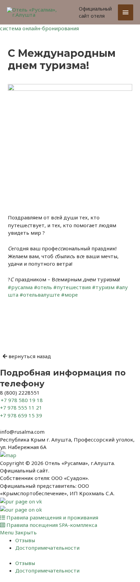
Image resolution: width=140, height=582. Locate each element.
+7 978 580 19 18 (22, 400)
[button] (27, 356)
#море (69, 294)
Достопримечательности (47, 547)
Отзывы (25, 540)
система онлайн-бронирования (39, 28)
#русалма (20, 287)
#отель (43, 287)
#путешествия (72, 287)
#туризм (103, 287)
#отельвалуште (40, 294)
